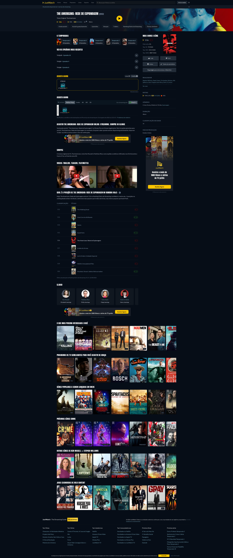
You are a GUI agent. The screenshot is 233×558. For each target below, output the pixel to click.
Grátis (78, 102)
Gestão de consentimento (133, 521)
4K (83, 102)
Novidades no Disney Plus (125, 540)
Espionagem (165, 105)
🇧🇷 (132, 102)
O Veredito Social (147, 534)
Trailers (115, 26)
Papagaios (145, 537)
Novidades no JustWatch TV (126, 543)
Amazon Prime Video (99, 534)
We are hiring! (72, 519)
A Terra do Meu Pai (148, 531)
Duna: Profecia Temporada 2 (176, 531)
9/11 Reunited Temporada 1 (175, 539)
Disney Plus (96, 540)
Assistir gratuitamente (79, 26)
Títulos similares (152, 26)
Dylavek (144, 543)
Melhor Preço (70, 102)
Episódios (95, 26)
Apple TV (95, 537)
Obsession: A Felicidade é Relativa (53, 531)
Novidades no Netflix (124, 531)
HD (87, 102)
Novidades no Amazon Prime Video (128, 534)
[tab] (97, 55)
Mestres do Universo (49, 543)
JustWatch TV (96, 543)
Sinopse (105, 26)
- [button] (64, 55)
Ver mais (145, 86)
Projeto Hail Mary (48, 534)
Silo (68, 534)
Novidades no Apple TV (124, 537)
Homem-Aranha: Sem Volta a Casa (53, 537)
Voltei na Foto (146, 540)
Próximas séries (171, 528)
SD (90, 102)
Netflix (94, 531)
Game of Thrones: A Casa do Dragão (78, 531)
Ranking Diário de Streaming (132, 26)
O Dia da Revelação (49, 540)
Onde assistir (63, 26)
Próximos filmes (146, 528)
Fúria (69, 540)
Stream (62, 81)
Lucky (69, 537)
